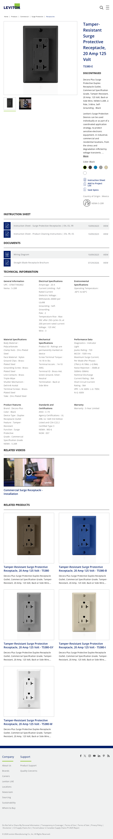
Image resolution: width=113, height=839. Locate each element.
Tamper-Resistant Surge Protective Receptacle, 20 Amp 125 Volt (26, 568)
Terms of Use (70, 825)
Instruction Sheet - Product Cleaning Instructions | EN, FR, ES (44, 233)
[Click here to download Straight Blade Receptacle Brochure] (7, 262)
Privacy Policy (96, 825)
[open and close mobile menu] (107, 7)
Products (14, 16)
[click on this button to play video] (25, 103)
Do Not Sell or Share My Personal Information (20, 825)
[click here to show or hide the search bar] (101, 7)
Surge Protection (37, 16)
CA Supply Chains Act (22, 828)
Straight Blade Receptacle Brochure (31, 262)
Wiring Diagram (21, 254)
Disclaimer (7, 828)
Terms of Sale (83, 825)
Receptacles (50, 16)
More (85, 156)
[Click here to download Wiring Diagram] (7, 254)
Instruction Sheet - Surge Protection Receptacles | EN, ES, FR (43, 225)
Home (6, 16)
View (105, 225)
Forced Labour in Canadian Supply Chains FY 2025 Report (56, 828)
